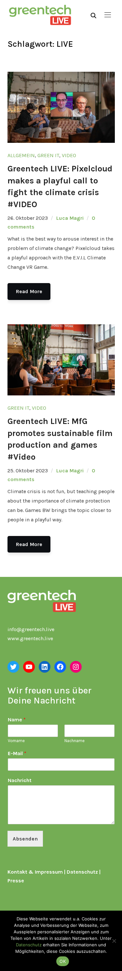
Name (17, 719)
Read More (29, 291)
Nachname (74, 740)
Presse (15, 881)
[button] (108, 15)
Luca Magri (70, 218)
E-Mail (17, 753)
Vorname (16, 740)
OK (63, 961)
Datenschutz (82, 872)
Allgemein (21, 155)
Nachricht (20, 780)
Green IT (48, 155)
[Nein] (114, 941)
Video (69, 155)
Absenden (25, 839)
